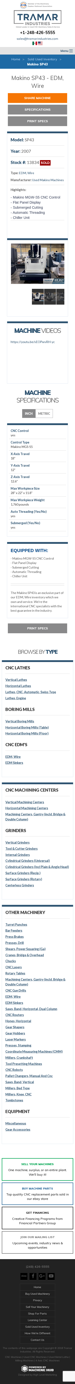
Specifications (38, 110)
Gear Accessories (17, 1129)
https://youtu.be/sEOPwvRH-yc (33, 342)
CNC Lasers (13, 967)
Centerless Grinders (19, 885)
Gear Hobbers (15, 1033)
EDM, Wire (26, 173)
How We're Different (37, 1333)
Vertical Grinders (17, 842)
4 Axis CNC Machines (48, 1360)
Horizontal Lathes (18, 686)
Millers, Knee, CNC (18, 1094)
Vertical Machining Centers (24, 802)
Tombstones (14, 1100)
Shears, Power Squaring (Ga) (25, 949)
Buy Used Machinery (37, 1293)
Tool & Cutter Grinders (21, 849)
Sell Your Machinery (37, 1307)
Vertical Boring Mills (19, 721)
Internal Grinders (17, 855)
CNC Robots (14, 1070)
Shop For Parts (37, 1313)
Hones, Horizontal (18, 1021)
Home (15, 59)
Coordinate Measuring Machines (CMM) (34, 1051)
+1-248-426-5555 (37, 32)
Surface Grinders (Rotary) (23, 879)
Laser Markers (15, 1039)
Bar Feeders (13, 930)
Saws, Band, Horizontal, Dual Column (31, 1009)
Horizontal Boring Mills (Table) (27, 727)
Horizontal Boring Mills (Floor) (26, 733)
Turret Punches (16, 924)
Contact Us (37, 1340)
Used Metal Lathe (59, 1357)
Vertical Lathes (16, 680)
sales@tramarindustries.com (37, 39)
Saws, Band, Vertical (19, 1082)
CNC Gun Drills (15, 990)
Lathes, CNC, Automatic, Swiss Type (30, 692)
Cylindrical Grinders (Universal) (27, 861)
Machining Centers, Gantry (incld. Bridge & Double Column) (35, 816)
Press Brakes (14, 937)
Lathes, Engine (15, 698)
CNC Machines (13, 1357)
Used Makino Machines (48, 180)
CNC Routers (14, 1015)
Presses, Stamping (18, 1045)
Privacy (37, 1300)
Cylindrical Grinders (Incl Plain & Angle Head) (37, 867)
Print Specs (37, 121)
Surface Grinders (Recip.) (22, 873)
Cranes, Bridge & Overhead (24, 955)
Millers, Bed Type (17, 1088)
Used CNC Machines (35, 1357)
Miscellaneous (15, 1123)
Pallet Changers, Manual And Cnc (29, 1076)
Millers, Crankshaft (19, 1058)
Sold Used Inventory (42, 59)
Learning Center (37, 1320)
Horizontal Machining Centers (26, 808)
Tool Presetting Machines (23, 1064)
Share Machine (37, 98)
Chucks (10, 961)
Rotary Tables (15, 973)
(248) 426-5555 (37, 1267)
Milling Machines (24, 1360)
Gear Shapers (14, 1027)
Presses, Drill (14, 943)
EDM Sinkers (14, 763)
